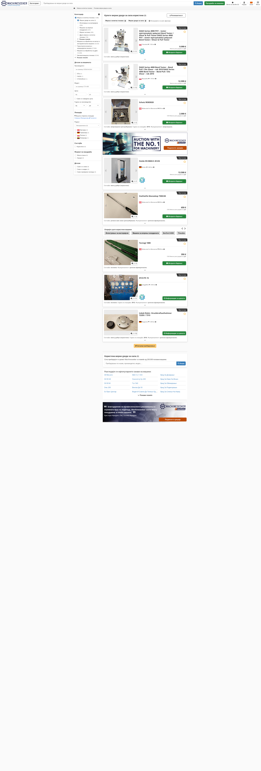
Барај (199, 3)
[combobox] (87, 125)
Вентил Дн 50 (137, 387)
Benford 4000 (168, 233)
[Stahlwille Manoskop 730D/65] (121, 205)
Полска (83, 135)
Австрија (84, 130)
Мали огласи (82, 155)
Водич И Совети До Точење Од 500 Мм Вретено (150, 392)
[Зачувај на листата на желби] (184, 31)
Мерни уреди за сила (88, 20)
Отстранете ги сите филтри (160, 21)
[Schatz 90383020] (121, 111)
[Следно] (136, 40)
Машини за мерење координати (86, 29)
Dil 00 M (107, 383)
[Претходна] (106, 40)
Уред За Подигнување (168, 387)
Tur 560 (135, 383)
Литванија (84, 138)
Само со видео (83, 169)
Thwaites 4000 (183, 233)
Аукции (80, 158)
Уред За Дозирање (167, 375)
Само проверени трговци (86, 172)
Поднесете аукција (175, 148)
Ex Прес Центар (110, 392)
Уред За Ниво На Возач (169, 379)
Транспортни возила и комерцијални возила (87, 47)
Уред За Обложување (168, 383)
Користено (81, 146)
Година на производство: (83, 102)
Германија (84, 133)
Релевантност (177, 15)
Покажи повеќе (145, 395)
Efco (79, 74)
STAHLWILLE (82, 79)
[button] (258, 3)
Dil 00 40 (107, 379)
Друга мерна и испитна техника (87, 36)
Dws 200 (107, 387)
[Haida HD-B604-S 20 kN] (121, 170)
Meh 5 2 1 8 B (137, 375)
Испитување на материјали (89, 24)
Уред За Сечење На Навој (170, 392)
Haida (80, 76)
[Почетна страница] (74, 8)
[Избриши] (125, 21)
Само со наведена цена (85, 99)
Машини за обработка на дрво (87, 52)
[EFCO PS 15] (121, 287)
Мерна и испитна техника (88, 18)
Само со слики (83, 167)
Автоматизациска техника (88, 55)
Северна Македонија (85, 118)
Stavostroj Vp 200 (139, 379)
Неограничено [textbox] (82, 125)
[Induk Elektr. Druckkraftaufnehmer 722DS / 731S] (121, 322)
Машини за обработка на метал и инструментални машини (88, 42)
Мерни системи (86, 32)
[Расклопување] (145, 59)
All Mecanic (108, 375)
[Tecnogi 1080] (121, 252)
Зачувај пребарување (146, 346)
